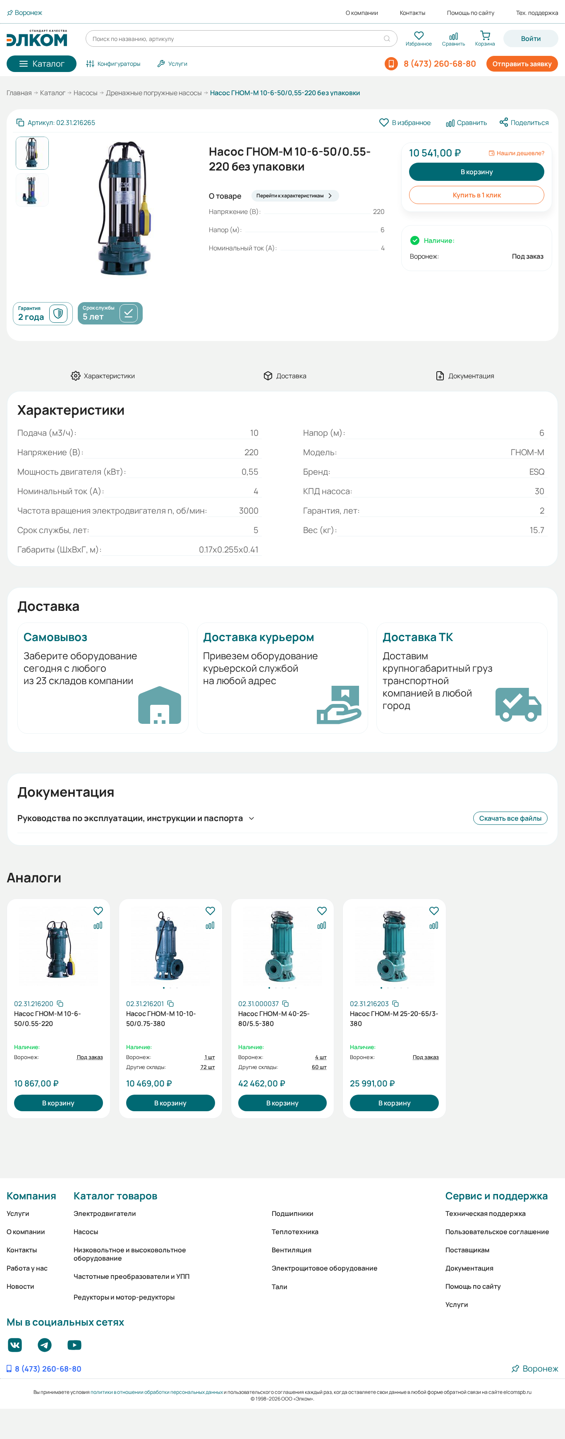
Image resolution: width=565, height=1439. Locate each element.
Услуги (18, 1213)
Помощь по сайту (470, 13)
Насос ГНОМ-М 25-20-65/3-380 (394, 1018)
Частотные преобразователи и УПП (131, 1276)
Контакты (412, 13)
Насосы (86, 92)
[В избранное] (98, 911)
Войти (531, 38)
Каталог (52, 92)
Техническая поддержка (485, 1213)
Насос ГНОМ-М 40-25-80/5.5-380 (274, 1018)
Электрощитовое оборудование (325, 1268)
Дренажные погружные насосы (154, 92)
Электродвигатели (105, 1213)
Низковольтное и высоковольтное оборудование (130, 1254)
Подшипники (293, 1213)
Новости (20, 1286)
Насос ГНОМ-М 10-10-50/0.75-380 (161, 1018)
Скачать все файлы (510, 818)
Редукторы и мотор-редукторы (124, 1297)
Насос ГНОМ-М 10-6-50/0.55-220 (47, 1018)
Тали (279, 1287)
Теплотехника (295, 1232)
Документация (469, 1268)
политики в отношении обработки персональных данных (157, 1392)
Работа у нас (27, 1268)
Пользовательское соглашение (497, 1232)
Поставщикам (467, 1250)
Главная (19, 92)
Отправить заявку (522, 63)
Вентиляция (291, 1250)
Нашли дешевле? (520, 153)
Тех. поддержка (537, 13)
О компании (362, 13)
